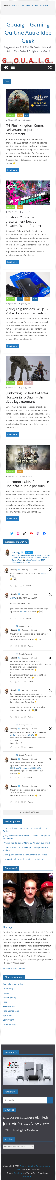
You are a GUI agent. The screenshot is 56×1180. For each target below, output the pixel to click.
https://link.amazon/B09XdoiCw (27, 768)
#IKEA (12, 735)
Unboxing (28, 383)
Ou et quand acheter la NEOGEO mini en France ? (25, 854)
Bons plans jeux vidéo (13, 984)
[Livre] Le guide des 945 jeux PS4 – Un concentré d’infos (27, 311)
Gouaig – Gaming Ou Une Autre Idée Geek (28, 32)
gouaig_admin (26, 120)
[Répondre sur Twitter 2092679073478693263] (12, 682)
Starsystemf (8, 1020)
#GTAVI (44, 573)
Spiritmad (7, 1015)
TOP (26, 115)
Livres (20, 299)
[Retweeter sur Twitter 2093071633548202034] (16, 586)
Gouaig (13, 569)
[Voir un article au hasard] (49, 67)
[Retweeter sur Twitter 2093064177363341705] (16, 619)
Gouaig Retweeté (25, 626)
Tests (35, 299)
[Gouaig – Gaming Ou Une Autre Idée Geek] (6, 67)
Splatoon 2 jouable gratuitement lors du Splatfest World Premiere (24, 221)
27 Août (34, 570)
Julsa (5, 1002)
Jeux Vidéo (10, 115)
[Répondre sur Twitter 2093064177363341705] (12, 619)
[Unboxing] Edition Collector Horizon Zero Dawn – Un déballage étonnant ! (27, 397)
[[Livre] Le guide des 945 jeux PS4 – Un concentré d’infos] (28, 284)
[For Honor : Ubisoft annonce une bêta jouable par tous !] (28, 457)
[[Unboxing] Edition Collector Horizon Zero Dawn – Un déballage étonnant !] (28, 368)
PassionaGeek (9, 1006)
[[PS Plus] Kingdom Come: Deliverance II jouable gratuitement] (28, 101)
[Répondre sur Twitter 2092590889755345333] (12, 747)
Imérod (6, 993)
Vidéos (33, 1130)
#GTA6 (23, 611)
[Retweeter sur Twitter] (17, 626)
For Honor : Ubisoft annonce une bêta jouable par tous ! (27, 483)
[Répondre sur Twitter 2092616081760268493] (12, 778)
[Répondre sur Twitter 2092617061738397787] (12, 646)
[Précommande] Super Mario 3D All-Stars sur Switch (27, 843)
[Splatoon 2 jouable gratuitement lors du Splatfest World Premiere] (28, 192)
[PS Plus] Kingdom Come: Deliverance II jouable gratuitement (25, 129)
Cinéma (15, 1117)
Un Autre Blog (9, 1024)
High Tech (41, 1117)
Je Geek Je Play (9, 997)
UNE (25, 1130)
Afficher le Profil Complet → (15, 968)
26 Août (34, 630)
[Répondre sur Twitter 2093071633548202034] (12, 586)
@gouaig (25, 570)
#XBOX (31, 735)
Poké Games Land (11, 1011)
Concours (23, 1118)
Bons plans (7, 1118)
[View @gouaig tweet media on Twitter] (14, 579)
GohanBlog (8, 988)
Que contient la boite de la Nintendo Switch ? (23, 859)
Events (30, 1117)
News (20, 115)
